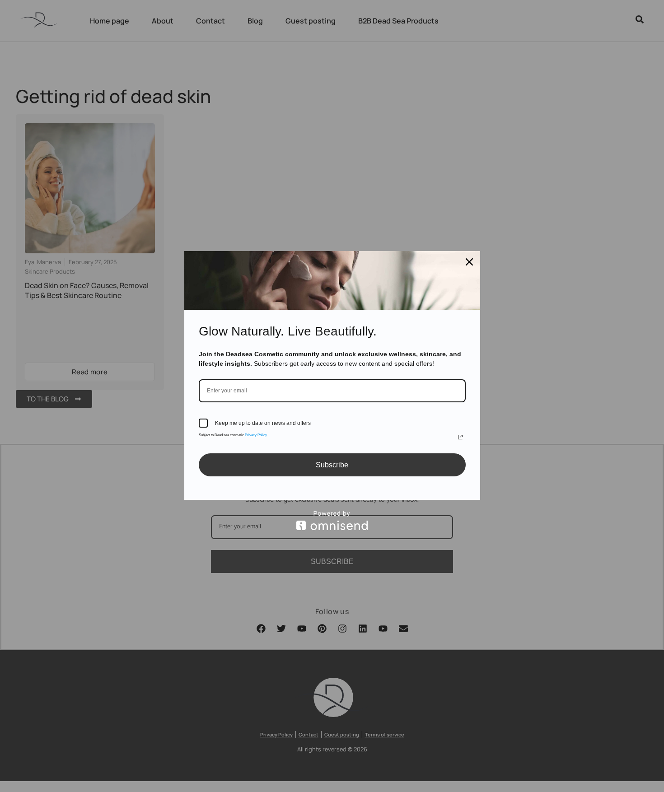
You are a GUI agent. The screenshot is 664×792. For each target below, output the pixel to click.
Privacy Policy (256, 435)
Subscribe (332, 465)
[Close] (469, 262)
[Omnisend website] (332, 520)
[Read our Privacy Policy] (460, 437)
